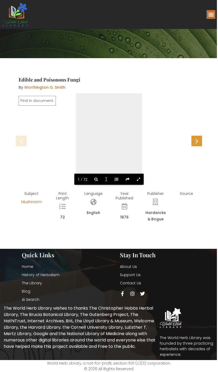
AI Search (30, 299)
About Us (128, 266)
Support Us (130, 274)
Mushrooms (32, 201)
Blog (26, 291)
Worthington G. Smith (44, 87)
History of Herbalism (41, 274)
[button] (211, 14)
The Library (32, 283)
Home (27, 266)
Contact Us (130, 283)
